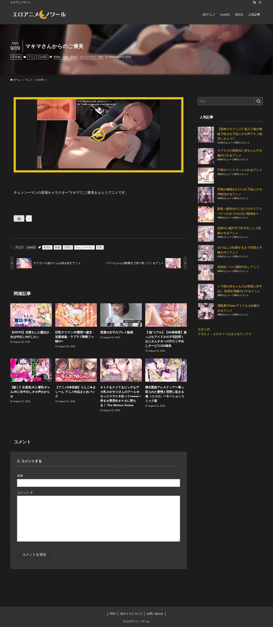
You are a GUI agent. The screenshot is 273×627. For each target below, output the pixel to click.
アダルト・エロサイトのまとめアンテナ (225, 334)
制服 (65, 57)
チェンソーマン (88, 57)
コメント (25, 492)
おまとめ (204, 329)
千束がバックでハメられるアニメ (239, 170)
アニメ (32, 57)
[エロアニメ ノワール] (39, 14)
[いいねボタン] (19, 218)
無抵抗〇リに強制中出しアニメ (238, 267)
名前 (20, 475)
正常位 (73, 57)
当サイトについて (131, 613)
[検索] (260, 2)
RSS (113, 613)
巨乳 (100, 57)
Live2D (43, 57)
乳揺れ (57, 57)
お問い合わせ (155, 613)
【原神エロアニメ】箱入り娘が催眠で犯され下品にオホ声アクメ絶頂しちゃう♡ (239, 133)
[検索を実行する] (258, 101)
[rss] (254, 2)
